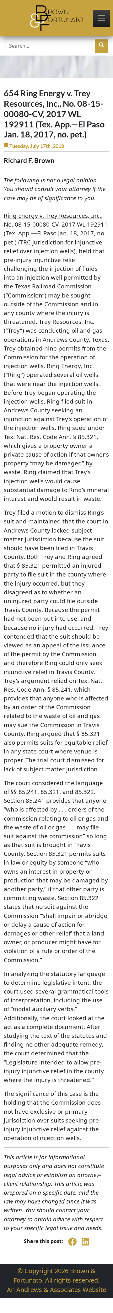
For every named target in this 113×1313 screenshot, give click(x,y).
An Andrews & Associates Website (56, 1289)
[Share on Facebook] (72, 1244)
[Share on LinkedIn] (85, 1244)
